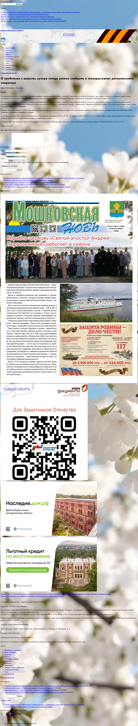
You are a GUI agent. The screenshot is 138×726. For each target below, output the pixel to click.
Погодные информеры (69, 35)
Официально (9, 52)
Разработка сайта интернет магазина (17, 723)
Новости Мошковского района (12, 30)
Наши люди (9, 50)
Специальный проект (9, 73)
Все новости (8, 700)
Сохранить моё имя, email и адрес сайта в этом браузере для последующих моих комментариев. (36, 162)
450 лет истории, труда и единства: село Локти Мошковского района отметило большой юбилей (33, 21)
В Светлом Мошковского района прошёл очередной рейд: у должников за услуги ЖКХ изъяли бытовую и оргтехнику (40, 12)
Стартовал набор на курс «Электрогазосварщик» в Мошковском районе (25, 14)
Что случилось (10, 59)
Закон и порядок (10, 48)
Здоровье (8, 654)
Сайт (2, 158)
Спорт (7, 63)
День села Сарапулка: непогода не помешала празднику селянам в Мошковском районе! (31, 19)
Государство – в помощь (12, 56)
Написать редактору (11, 65)
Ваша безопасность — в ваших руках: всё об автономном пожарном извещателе (27, 17)
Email (3, 154)
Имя (3, 151)
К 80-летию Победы (11, 659)
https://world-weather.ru (69, 34)
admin (2, 88)
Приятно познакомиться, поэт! (14, 69)
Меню (3, 44)
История (8, 61)
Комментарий (6, 147)
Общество (8, 54)
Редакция (8, 67)
